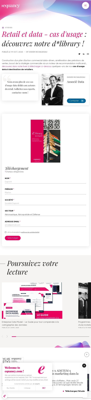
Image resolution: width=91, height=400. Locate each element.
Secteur (9, 211)
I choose (27, 388)
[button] (4, 396)
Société (9, 200)
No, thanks (11, 388)
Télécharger (12, 238)
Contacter (74, 100)
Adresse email (12, 222)
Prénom (9, 189)
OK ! (44, 388)
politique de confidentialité (30, 232)
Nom (7, 178)
